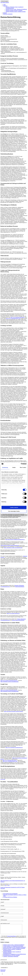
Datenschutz (3, 969)
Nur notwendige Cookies (14, 511)
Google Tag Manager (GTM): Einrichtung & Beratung (14, 947)
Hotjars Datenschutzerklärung (18, 620)
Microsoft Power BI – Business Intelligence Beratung (14, 948)
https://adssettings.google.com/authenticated (9, 681)
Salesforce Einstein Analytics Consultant (14, 10)
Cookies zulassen (14, 507)
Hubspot (5, 12)
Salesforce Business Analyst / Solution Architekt (16, 11)
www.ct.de (3, 779)
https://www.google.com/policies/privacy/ (9, 680)
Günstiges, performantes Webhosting (10, 956)
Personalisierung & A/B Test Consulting (11, 955)
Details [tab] (14, 467)
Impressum (3, 971)
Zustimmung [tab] (5, 467)
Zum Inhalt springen (5, 2)
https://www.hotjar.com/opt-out (13, 613)
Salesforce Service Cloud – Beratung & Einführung (16, 9)
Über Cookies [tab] (23, 467)
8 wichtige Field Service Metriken (10, 897)
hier (6, 885)
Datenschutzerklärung (19, 586)
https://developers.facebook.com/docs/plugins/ (13, 711)
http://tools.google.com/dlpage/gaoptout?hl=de (14, 539)
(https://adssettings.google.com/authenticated (13, 547)
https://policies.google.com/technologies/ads (10, 545)
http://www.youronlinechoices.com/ (13, 318)
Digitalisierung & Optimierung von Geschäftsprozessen (14, 954)
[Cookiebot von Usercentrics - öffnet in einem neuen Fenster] (21, 464)
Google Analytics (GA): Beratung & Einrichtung (13, 945)
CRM (4, 4)
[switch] (25, 494)
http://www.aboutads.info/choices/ (18, 317)
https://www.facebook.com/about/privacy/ (14, 747)
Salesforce (5, 5)
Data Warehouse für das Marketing (10, 893)
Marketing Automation (7, 13)
